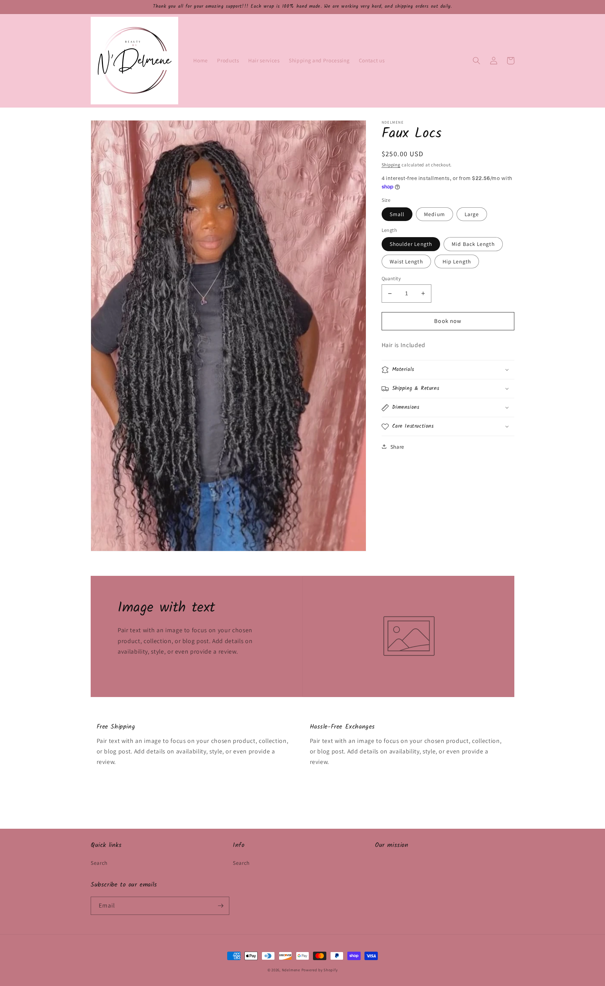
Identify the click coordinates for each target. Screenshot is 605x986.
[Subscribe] (220, 906)
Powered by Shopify (319, 969)
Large (472, 214)
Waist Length (406, 261)
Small (397, 214)
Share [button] (397, 446)
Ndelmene (291, 969)
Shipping (391, 165)
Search (99, 862)
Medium (434, 214)
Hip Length (457, 261)
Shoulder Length (411, 243)
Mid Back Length (473, 243)
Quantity (391, 278)
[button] (476, 60)
